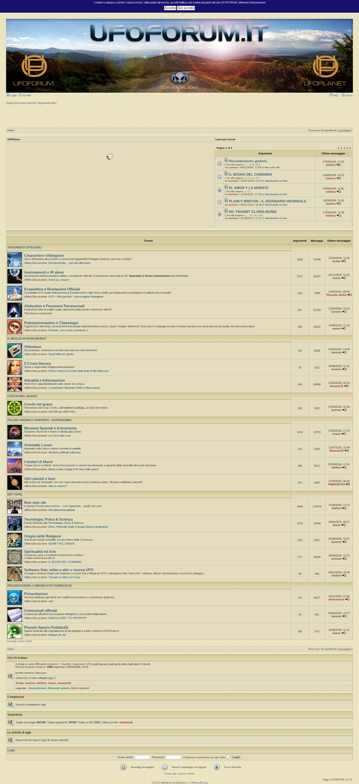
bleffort (331, 164)
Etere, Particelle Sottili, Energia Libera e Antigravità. (78, 526)
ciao (50, 601)
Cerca (348, 95)
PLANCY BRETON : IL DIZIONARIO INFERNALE (267, 201)
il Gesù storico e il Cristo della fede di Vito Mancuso (78, 370)
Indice (11, 130)
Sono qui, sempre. (59, 279)
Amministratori (37, 688)
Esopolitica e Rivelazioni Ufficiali (52, 289)
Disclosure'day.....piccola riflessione (69, 262)
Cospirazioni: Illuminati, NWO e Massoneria (73, 387)
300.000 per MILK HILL (62, 411)
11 (255, 215)
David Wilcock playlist (61, 354)
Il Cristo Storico (37, 364)
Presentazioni (36, 594)
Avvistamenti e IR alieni (44, 272)
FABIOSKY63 (336, 484)
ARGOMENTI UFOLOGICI (24, 247)
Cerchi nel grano (38, 404)
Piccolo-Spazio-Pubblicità (46, 627)
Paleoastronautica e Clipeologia (51, 323)
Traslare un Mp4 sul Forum (64, 577)
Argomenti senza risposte (21, 102)
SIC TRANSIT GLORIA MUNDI (253, 212)
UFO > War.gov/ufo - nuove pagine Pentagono (75, 296)
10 (256, 164)
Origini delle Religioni (42, 536)
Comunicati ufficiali (40, 611)
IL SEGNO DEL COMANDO (250, 174)
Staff (29, 641)
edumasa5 (126, 722)
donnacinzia (336, 599)
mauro (336, 278)
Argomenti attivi (47, 102)
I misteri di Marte (38, 462)
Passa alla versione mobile (180, 773)
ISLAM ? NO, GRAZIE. (61, 543)
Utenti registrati (80, 688)
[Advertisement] (179, 116)
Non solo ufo (272, 167)
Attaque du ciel (57, 634)
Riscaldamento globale (248, 161)
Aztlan (336, 261)
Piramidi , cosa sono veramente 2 (68, 330)
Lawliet (233, 167)
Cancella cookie (15, 641)
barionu (233, 180)
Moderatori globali (58, 688)
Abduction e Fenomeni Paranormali (54, 306)
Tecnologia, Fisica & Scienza (48, 519)
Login (13, 95)
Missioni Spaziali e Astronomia (50, 428)
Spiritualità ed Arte (276, 180)
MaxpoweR (336, 450)
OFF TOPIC (14, 494)
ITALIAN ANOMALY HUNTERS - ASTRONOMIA (39, 420)
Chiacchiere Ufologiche (44, 256)
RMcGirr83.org (199, 782)
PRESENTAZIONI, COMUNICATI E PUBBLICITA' (40, 585)
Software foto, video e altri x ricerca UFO (59, 570)
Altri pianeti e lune (39, 479)
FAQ (335, 95)
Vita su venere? (57, 486)
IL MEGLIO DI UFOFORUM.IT (26, 338)
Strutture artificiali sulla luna (64, 452)
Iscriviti (26, 95)
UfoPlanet (182, 275)
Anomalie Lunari (38, 445)
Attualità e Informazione (44, 380)
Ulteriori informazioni (252, 2)
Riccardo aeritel (337, 294)
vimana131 (336, 386)
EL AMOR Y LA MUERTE (248, 188)
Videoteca (32, 347)
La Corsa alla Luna (59, 435)
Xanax (336, 525)
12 (259, 215)
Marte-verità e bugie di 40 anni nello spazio (73, 469)
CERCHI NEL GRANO (22, 396)
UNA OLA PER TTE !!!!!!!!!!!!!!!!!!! (67, 617)
